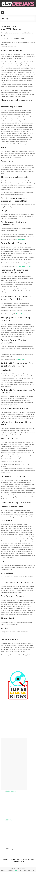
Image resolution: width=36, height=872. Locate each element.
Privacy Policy (20, 239)
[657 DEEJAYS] (18, 1)
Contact (21, 861)
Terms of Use (6, 859)
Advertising (15, 861)
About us (23, 859)
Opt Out (28, 266)
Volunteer (30, 859)
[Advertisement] (14, 764)
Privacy (15, 870)
